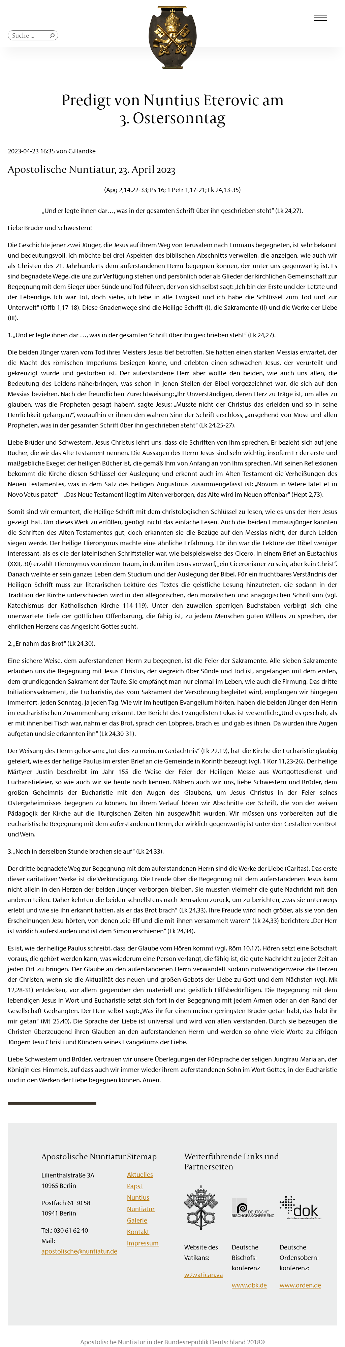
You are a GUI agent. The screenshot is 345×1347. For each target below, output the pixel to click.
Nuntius (138, 1197)
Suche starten (53, 37)
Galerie (137, 1220)
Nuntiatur (141, 1208)
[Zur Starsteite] (173, 67)
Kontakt (138, 1231)
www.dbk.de (249, 1285)
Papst (135, 1186)
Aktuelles (140, 1174)
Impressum (143, 1243)
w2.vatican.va (203, 1274)
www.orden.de (300, 1285)
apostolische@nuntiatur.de (79, 1251)
